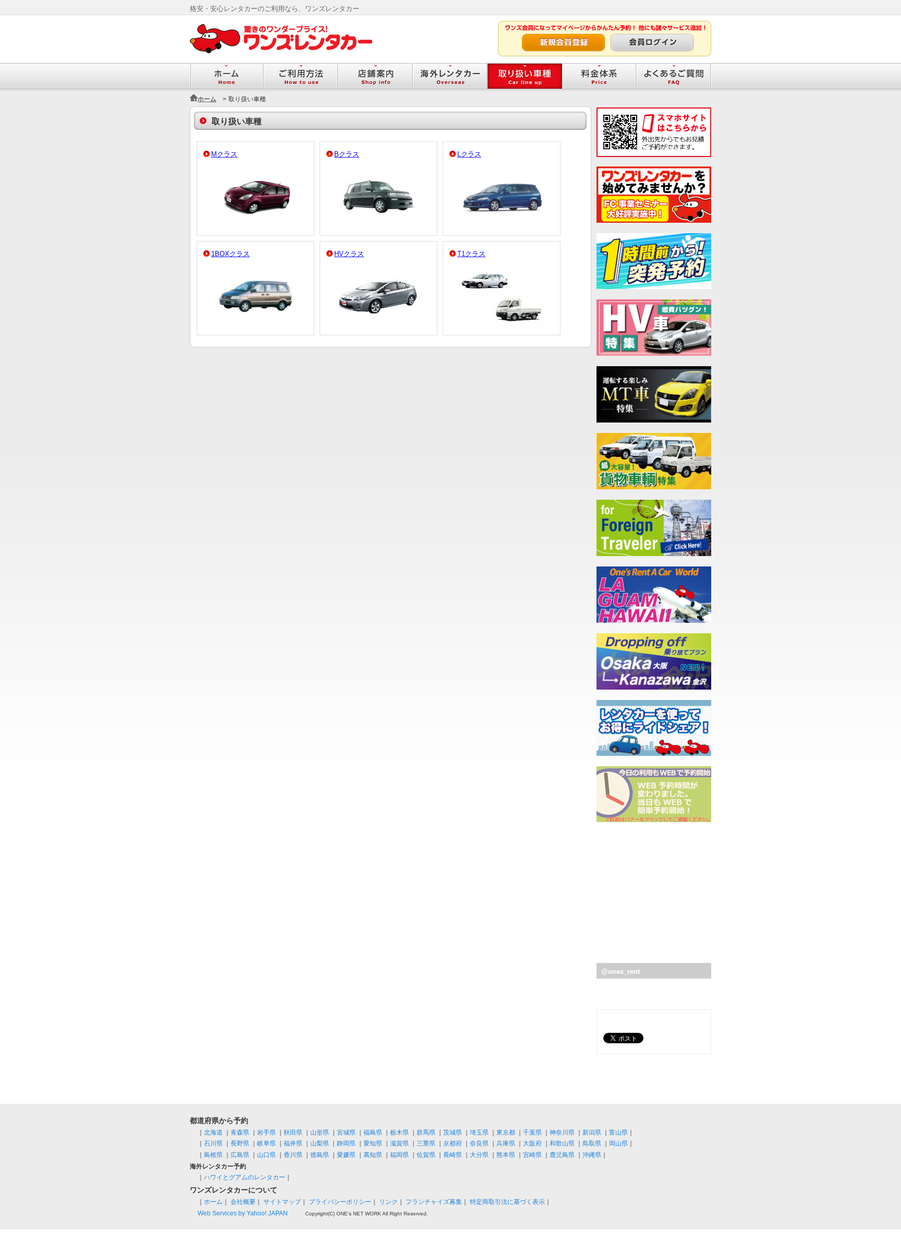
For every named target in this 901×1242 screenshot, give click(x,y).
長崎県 (452, 1155)
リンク (388, 1201)
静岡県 (346, 1143)
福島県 (372, 1132)
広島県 (239, 1155)
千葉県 (532, 1132)
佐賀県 (426, 1155)
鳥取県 (591, 1143)
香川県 (293, 1155)
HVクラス (349, 254)
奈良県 (479, 1143)
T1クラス (471, 254)
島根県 (213, 1155)
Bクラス (346, 154)
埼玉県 (479, 1132)
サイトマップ (282, 1201)
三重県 (426, 1143)
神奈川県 (562, 1132)
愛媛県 (346, 1155)
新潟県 (591, 1132)
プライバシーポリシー (340, 1201)
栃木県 (399, 1132)
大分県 (479, 1155)
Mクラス (224, 154)
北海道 (213, 1132)
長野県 (239, 1143)
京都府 (452, 1143)
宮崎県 (532, 1155)
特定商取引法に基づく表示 (507, 1201)
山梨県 (319, 1143)
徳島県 (319, 1155)
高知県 (372, 1155)
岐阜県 (266, 1143)
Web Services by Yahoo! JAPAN (243, 1213)
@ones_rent (620, 971)
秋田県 (293, 1132)
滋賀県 (399, 1143)
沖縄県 (591, 1155)
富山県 (618, 1132)
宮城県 (346, 1132)
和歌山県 (562, 1143)
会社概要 (242, 1201)
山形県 (319, 1132)
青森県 (239, 1132)
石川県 (213, 1143)
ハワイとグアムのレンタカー (244, 1177)
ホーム (207, 99)
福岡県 (399, 1155)
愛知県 (372, 1143)
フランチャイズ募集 (434, 1201)
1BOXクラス (230, 254)
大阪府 (532, 1143)
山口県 (266, 1155)
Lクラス (469, 154)
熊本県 (505, 1155)
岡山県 (618, 1143)
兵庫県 (505, 1143)
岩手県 (266, 1132)
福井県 (293, 1143)
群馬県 (426, 1132)
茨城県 (452, 1132)
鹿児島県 (562, 1155)
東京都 (505, 1132)
